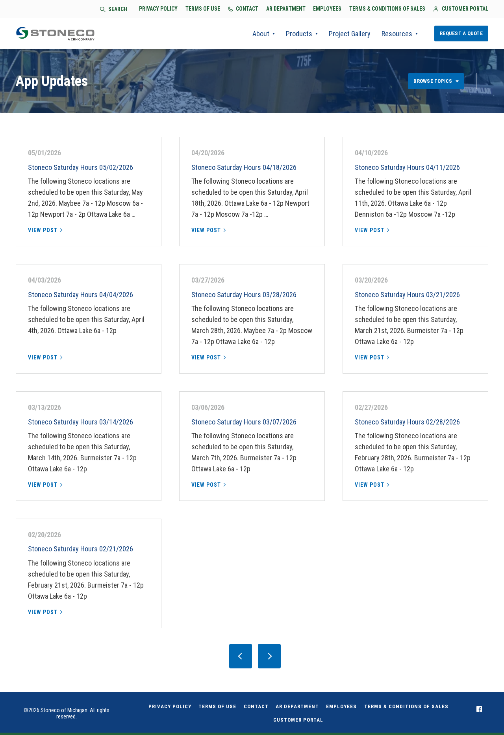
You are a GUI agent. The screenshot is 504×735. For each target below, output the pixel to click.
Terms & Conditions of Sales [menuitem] (406, 706)
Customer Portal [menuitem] (298, 720)
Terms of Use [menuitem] (217, 706)
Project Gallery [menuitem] (350, 34)
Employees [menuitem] (341, 706)
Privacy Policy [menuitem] (169, 706)
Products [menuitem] (299, 34)
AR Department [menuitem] (297, 706)
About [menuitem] (260, 34)
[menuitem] (479, 709)
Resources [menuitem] (397, 34)
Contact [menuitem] (256, 706)
